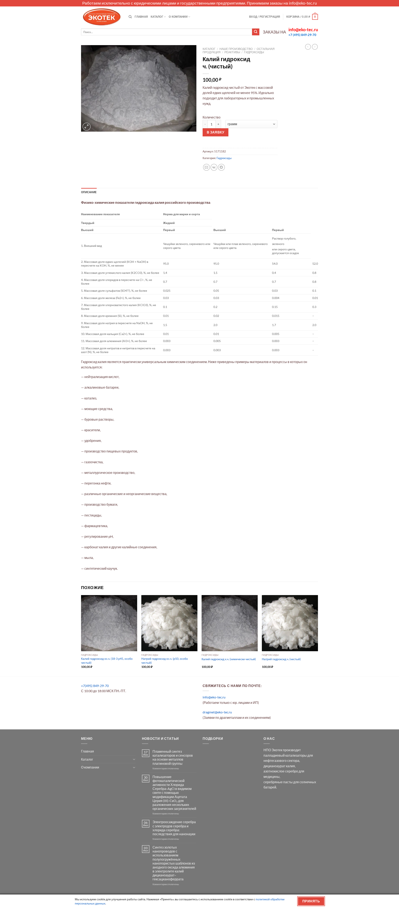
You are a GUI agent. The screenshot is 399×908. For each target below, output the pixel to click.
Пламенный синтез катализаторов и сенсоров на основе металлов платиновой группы (173, 757)
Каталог (157, 16)
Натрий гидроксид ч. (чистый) (281, 659)
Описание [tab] (89, 192)
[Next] (318, 635)
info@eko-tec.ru (303, 3)
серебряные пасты (278, 782)
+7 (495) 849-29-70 (302, 35)
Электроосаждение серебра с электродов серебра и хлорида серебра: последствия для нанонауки (174, 828)
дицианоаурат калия (279, 766)
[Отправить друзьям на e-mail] (206, 167)
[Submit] (255, 32)
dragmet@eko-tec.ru (217, 712)
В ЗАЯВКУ (215, 132)
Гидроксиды (254, 52)
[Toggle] (134, 759)
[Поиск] (130, 17)
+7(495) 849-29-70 (95, 686)
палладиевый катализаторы (285, 755)
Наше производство (236, 49)
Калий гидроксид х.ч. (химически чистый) (229, 659)
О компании (178, 16)
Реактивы (232, 52)
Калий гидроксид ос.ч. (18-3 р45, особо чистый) (107, 660)
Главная (141, 16)
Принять (311, 901)
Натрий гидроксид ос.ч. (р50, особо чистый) (164, 660)
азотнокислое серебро (281, 771)
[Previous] (81, 635)
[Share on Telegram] (221, 167)
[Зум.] (87, 127)
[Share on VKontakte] (214, 167)
